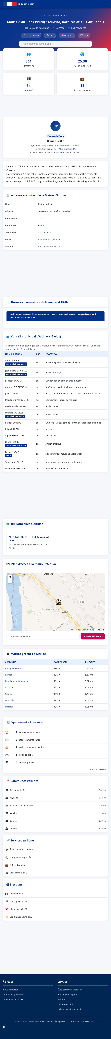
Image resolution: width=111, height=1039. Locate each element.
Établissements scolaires (70, 989)
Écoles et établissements (19, 849)
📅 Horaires (67, 35)
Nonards (9, 700)
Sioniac (8, 694)
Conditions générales (13, 994)
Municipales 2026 (16, 901)
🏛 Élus (50, 35)
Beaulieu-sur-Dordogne (16, 681)
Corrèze (55, 15)
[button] (58, 602)
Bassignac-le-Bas (13, 668)
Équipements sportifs (18, 857)
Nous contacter (10, 989)
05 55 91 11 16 (45, 232)
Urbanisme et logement (69, 1009)
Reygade (9, 674)
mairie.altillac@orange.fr (50, 239)
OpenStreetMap (88, 629)
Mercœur (9, 706)
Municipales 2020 (67, 149)
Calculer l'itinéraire (92, 636)
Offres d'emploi (15, 865)
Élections (62, 999)
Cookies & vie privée (13, 999)
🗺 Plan (84, 35)
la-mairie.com (34, 1021)
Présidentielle (14, 893)
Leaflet (76, 629)
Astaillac (9, 687)
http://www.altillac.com (49, 246)
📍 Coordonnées (31, 35)
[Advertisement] (55, 105)
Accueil (47, 15)
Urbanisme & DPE (16, 872)
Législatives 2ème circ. (18, 917)
